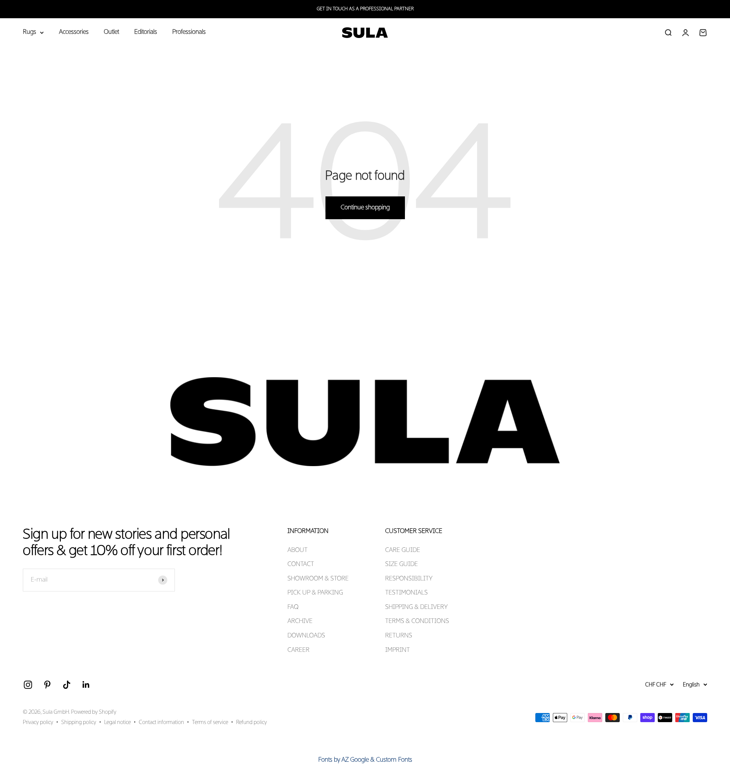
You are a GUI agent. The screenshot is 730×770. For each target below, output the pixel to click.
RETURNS (398, 636)
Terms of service (210, 722)
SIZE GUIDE (401, 564)
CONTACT (300, 564)
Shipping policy (78, 722)
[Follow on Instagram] (28, 685)
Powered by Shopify (93, 712)
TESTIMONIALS (406, 593)
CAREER (298, 650)
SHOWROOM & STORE (318, 579)
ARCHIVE (300, 621)
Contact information (161, 722)
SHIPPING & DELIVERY (416, 607)
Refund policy (251, 722)
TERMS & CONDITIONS (417, 621)
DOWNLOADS (306, 636)
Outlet (111, 32)
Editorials (145, 32)
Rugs (29, 32)
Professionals (189, 32)
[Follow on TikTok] (67, 685)
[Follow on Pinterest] (47, 685)
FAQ (292, 607)
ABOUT (297, 550)
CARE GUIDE (402, 550)
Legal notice (117, 722)
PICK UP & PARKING (315, 593)
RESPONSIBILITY (409, 579)
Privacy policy (38, 722)
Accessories (74, 32)
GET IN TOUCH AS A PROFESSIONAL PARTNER (365, 9)
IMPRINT (397, 650)
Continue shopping (365, 208)
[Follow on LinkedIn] (86, 685)
